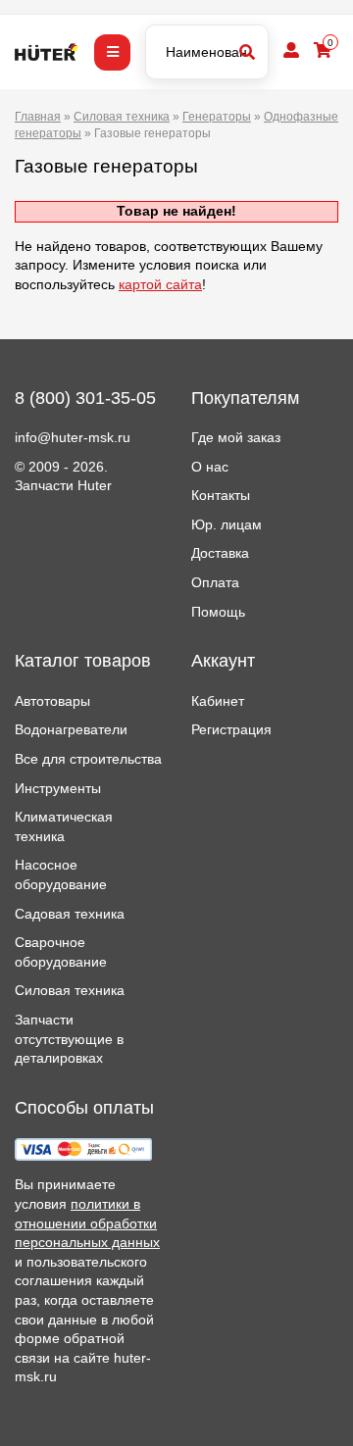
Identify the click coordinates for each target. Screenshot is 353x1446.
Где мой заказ (235, 437)
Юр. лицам (226, 524)
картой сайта (160, 284)
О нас (209, 466)
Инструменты (58, 788)
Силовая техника (70, 990)
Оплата (215, 582)
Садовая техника (70, 914)
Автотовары (52, 701)
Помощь (218, 612)
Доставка (220, 553)
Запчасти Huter (63, 485)
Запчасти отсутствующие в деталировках (69, 1039)
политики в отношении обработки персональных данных (87, 1223)
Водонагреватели (71, 729)
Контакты (220, 495)
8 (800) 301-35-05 (85, 398)
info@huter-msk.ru (72, 437)
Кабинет (217, 701)
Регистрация (231, 729)
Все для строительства (88, 759)
